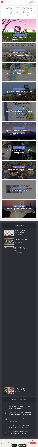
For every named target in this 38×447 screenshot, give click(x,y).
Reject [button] (14, 445)
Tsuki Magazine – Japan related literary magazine (19, 210)
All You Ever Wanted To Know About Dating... (20, 389)
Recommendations (19, 35)
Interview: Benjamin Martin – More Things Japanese (19, 151)
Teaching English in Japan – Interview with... (19, 171)
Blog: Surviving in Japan (19, 190)
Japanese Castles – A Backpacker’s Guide (19, 92)
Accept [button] (33, 443)
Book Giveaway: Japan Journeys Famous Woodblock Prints (19, 53)
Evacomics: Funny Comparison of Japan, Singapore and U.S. (19, 39)
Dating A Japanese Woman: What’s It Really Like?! (20, 249)
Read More (22, 445)
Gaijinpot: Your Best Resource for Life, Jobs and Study (19, 131)
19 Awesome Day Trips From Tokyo (20, 240)
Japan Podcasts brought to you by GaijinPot (19, 112)
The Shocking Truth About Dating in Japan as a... (21, 231)
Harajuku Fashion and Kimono (19, 73)
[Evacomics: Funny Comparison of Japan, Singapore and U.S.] (19, 30)
